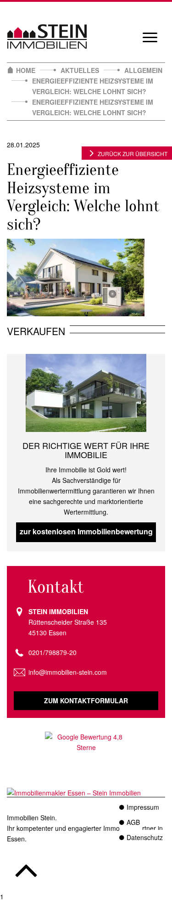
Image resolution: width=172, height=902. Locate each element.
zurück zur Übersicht (132, 153)
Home (25, 70)
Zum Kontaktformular (86, 700)
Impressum (143, 807)
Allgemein (143, 70)
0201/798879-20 (52, 652)
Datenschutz (145, 837)
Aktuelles (80, 70)
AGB (133, 822)
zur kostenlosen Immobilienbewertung (86, 531)
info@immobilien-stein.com (67, 672)
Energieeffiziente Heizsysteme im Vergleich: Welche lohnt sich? (92, 86)
